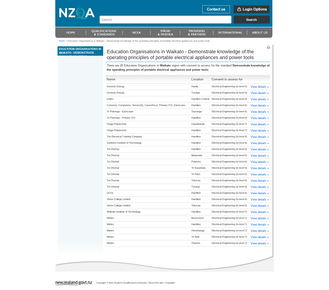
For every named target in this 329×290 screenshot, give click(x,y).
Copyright (170, 282)
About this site (155, 282)
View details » (260, 86)
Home (62, 41)
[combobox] (187, 22)
